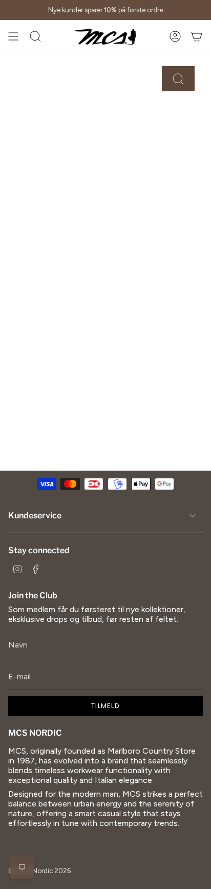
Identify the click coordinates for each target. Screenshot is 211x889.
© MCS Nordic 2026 (39, 870)
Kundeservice (34, 515)
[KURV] (196, 36)
